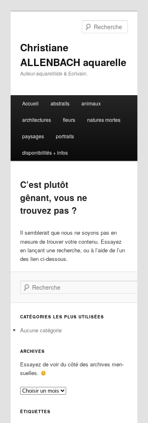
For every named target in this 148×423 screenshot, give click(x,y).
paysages (33, 136)
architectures (36, 119)
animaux (91, 103)
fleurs (69, 119)
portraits (65, 136)
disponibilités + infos (45, 152)
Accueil (30, 103)
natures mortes (103, 119)
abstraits (60, 103)
